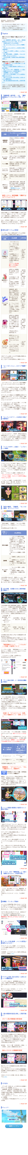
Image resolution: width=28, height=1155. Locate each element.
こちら (12, 953)
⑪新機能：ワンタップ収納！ (11, 72)
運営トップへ (14, 1126)
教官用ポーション (15, 188)
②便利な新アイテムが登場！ (11, 43)
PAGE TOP (24, 92)
